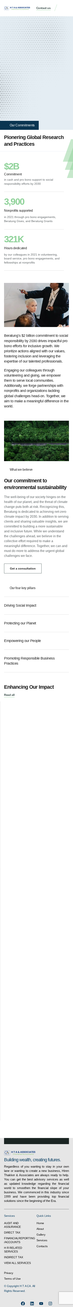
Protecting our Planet (20, 623)
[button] (65, 8)
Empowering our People (22, 641)
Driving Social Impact (20, 605)
